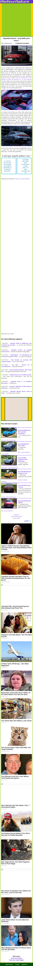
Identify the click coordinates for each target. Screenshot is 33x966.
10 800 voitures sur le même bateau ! (20, 375)
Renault (20, 480)
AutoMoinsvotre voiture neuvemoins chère (16, 516)
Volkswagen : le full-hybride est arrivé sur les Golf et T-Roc (16, 355)
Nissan (3, 440)
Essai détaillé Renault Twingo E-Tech (24, 472)
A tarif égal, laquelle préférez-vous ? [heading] (16, 156)
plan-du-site (9, 964)
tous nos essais (16, 958)
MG (2, 511)
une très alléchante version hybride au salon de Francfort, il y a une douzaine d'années (16, 79)
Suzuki (3, 497)
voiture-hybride (25, 179)
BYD (19, 452)
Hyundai (17, 179)
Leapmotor (4, 468)
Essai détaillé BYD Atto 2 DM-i (23, 444)
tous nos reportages (16, 960)
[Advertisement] (16, 19)
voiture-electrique (11, 440)
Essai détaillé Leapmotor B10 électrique (22, 459)
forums (17, 964)
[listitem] (8, 166)
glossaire (24, 964)
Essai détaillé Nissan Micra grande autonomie (24, 431)
